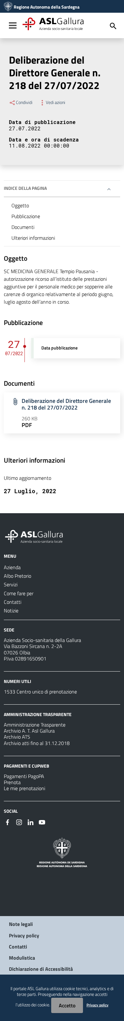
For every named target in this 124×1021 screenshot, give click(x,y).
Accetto (67, 1005)
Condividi (24, 102)
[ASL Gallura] (8, 7)
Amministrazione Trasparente (34, 724)
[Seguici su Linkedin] (30, 821)
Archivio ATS (17, 737)
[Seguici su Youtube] (42, 821)
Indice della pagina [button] (25, 188)
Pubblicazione (25, 216)
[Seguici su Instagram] (19, 821)
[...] (37, 535)
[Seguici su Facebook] (7, 821)
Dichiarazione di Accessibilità (41, 969)
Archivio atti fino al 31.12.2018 (37, 743)
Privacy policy (24, 935)
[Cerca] (113, 26)
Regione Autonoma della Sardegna (46, 7)
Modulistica (22, 958)
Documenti (22, 227)
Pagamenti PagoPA (24, 776)
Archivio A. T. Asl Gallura (29, 731)
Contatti (18, 946)
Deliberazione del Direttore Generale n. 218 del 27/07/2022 (66, 404)
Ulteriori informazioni (33, 238)
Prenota (12, 782)
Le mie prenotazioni (24, 788)
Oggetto (20, 205)
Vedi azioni (55, 102)
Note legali (21, 924)
